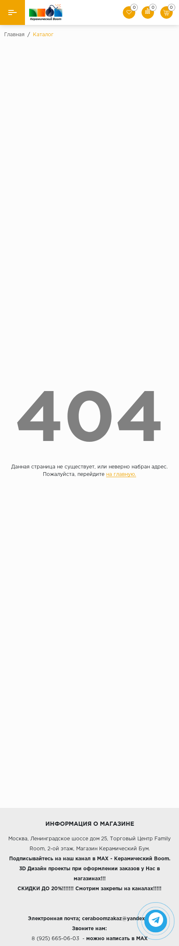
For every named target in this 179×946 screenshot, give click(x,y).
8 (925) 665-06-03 (55, 938)
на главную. (121, 474)
